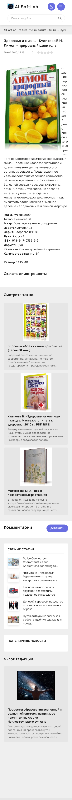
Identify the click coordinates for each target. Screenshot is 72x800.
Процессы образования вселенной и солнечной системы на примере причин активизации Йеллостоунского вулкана (35, 715)
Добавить (57, 528)
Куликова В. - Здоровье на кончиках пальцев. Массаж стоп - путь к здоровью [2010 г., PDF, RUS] (34, 420)
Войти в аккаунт (51, 7)
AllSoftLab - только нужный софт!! (25, 30)
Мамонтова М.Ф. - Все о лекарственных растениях (27, 493)
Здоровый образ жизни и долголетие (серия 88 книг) (35, 348)
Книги (52, 30)
